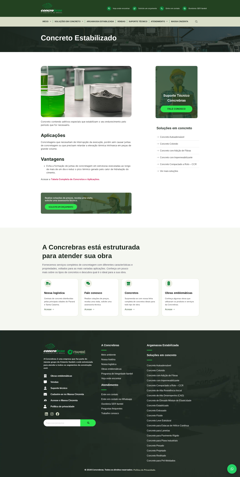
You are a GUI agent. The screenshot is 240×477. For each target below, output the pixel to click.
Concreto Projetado (156, 450)
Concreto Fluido (155, 415)
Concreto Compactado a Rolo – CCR (165, 385)
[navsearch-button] (196, 21)
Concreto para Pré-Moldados (161, 460)
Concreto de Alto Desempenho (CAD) (165, 395)
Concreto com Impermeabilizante (163, 380)
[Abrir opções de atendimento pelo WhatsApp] (232, 469)
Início (45, 21)
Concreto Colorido (156, 370)
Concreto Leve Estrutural (159, 420)
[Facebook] (57, 414)
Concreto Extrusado (156, 410)
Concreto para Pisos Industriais (162, 440)
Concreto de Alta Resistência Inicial (164, 390)
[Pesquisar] (88, 422)
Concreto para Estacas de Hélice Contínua (168, 425)
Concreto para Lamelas (158, 430)
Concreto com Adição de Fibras (162, 375)
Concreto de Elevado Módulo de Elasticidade (169, 400)
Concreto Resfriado (156, 455)
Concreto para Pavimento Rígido (163, 435)
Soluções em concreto (161, 355)
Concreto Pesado (155, 445)
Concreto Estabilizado (158, 405)
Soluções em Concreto (68, 21)
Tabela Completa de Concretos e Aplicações (75, 179)
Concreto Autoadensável (159, 365)
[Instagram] (52, 414)
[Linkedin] (46, 414)
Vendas (121, 21)
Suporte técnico (138, 21)
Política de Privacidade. (144, 470)
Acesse (48, 309)
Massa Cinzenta (179, 21)
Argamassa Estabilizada (100, 21)
